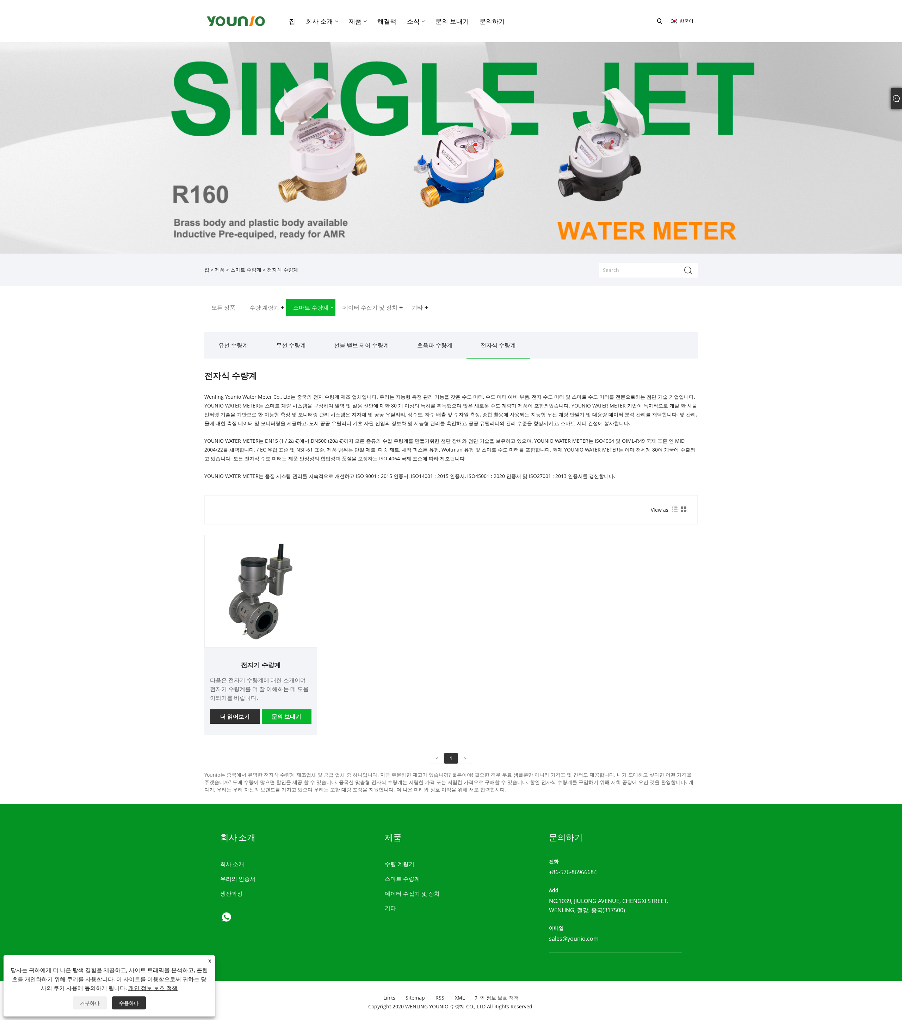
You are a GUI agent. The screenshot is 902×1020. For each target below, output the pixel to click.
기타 (390, 908)
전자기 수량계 (261, 664)
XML (460, 997)
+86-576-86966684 (573, 872)
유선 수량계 (233, 345)
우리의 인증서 (237, 879)
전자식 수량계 (498, 345)
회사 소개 (232, 864)
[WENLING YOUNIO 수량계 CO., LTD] (236, 20)
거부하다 (90, 1003)
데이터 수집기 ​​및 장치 (412, 893)
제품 (220, 269)
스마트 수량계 (245, 269)
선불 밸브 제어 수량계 (361, 345)
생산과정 (231, 893)
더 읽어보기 (235, 716)
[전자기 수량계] (261, 590)
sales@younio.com (574, 939)
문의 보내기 (286, 716)
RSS (439, 997)
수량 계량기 (399, 864)
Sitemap (415, 997)
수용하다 (129, 1003)
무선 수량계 (291, 345)
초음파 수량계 (434, 345)
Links (389, 997)
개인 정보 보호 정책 (497, 997)
